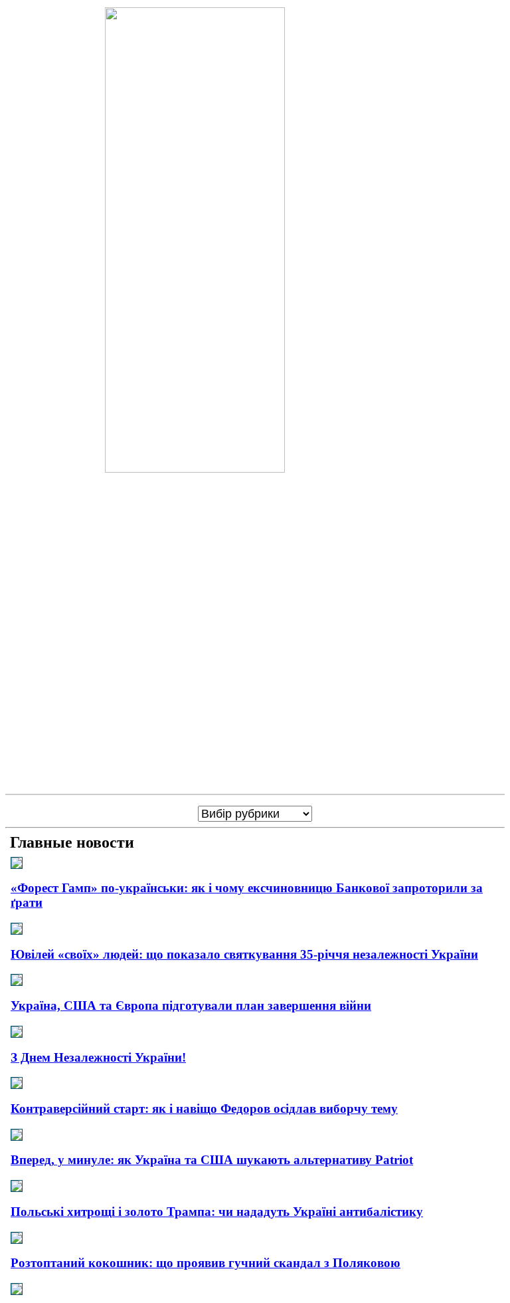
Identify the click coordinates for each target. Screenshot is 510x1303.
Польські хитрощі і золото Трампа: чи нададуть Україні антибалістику (217, 1212)
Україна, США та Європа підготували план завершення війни (191, 1005)
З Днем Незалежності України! (98, 1057)
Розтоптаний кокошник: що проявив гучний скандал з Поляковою (205, 1263)
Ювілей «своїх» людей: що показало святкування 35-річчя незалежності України (244, 954)
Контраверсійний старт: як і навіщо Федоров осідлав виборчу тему (204, 1109)
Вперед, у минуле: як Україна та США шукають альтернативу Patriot (212, 1160)
